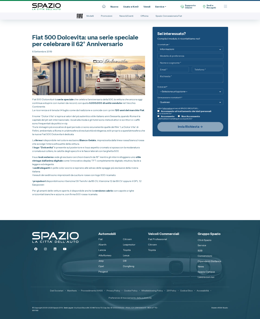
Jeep (101, 260)
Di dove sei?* (162, 87)
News (201, 266)
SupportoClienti (190, 6)
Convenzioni (205, 255)
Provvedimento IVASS (92, 290)
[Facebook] (35, 249)
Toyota (127, 249)
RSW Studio (223, 308)
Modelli (90, 16)
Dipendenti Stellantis (209, 261)
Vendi (146, 6)
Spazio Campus (206, 271)
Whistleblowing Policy (152, 290)
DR (125, 260)
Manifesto (72, 290)
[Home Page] (104, 7)
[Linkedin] (55, 249)
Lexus (126, 255)
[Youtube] (64, 249)
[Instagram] (45, 249)
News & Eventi (126, 16)
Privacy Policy (113, 290)
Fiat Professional (157, 239)
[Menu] (225, 6)
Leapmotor (129, 244)
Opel (101, 266)
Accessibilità (203, 290)
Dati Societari (56, 290)
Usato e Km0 (131, 6)
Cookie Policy (130, 290)
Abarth (102, 244)
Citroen (127, 239)
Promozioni (106, 16)
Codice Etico (186, 290)
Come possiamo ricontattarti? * (169, 97)
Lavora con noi (206, 276)
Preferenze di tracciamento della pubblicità (130, 297)
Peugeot (103, 271)
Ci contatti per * (163, 44)
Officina (144, 16)
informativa (167, 108)
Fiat (100, 239)
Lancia (102, 249)
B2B (200, 250)
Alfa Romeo (104, 255)
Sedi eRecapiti (211, 6)
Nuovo (114, 6)
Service (159, 6)
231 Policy (171, 290)
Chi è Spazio (204, 240)
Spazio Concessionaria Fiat (169, 16)
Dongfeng (128, 266)
